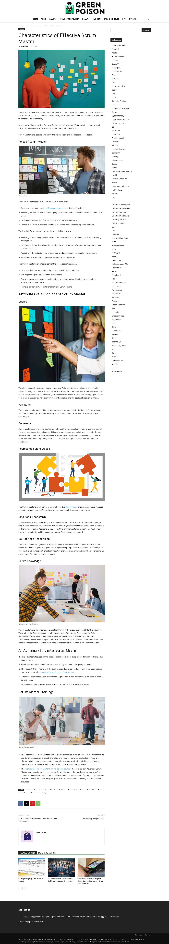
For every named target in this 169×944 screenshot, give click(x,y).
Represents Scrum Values (76, 790)
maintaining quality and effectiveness (57, 672)
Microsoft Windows (120, 238)
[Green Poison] (84, 8)
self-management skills (56, 208)
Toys (114, 353)
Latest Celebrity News (121, 208)
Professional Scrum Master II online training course (47, 769)
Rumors (115, 301)
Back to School (118, 56)
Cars (114, 82)
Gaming (53, 19)
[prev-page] (20, 888)
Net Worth (116, 253)
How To (115, 193)
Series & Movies (118, 305)
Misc (114, 242)
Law (113, 227)
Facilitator (62, 790)
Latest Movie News (119, 212)
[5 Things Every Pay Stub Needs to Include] (31, 867)
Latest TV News (118, 223)
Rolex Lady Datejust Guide (94, 818)
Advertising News (119, 45)
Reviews (115, 297)
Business (28, 26)
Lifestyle (115, 234)
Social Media (117, 319)
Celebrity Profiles (119, 101)
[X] (26, 803)
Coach (36, 790)
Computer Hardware (120, 108)
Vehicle (115, 364)
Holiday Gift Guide (119, 179)
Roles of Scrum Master (94, 790)
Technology (116, 342)
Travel (114, 356)
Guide (114, 167)
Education (53, 790)
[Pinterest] (32, 803)
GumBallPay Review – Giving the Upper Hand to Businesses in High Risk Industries (90, 881)
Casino (115, 90)
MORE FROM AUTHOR (47, 853)
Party (114, 271)
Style (114, 327)
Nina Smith (24, 46)
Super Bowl (116, 330)
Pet (123, 19)
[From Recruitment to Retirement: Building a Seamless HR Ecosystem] (61, 867)
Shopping (116, 312)
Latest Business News (121, 205)
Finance (115, 145)
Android (115, 49)
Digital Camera (118, 123)
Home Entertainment (120, 186)
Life (113, 230)
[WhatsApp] (38, 803)
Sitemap (132, 19)
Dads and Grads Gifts (121, 119)
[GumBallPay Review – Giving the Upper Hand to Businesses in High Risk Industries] (91, 867)
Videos (114, 368)
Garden (115, 164)
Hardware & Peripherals (122, 171)
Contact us (139, 935)
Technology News (119, 345)
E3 (113, 127)
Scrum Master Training (38, 793)
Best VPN (115, 64)
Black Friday (117, 71)
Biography (116, 67)
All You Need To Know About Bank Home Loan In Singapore (37, 819)
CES (113, 104)
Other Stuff (116, 268)
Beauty (115, 60)
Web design (117, 371)
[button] (148, 19)
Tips (113, 349)
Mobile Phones (118, 245)
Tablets (115, 334)
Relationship (117, 290)
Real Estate (116, 286)
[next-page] (23, 888)
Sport (114, 323)
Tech (43, 19)
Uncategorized (118, 360)
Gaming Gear (117, 160)
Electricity (116, 134)
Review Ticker (117, 293)
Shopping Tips (118, 316)
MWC (114, 249)
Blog (114, 75)
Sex (113, 308)
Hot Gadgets (117, 190)
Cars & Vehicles (111, 19)
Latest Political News (120, 216)
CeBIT (114, 97)
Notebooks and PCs (120, 264)
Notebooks (116, 260)
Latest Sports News (120, 219)
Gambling (116, 153)
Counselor (44, 790)
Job (113, 201)
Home (35, 19)
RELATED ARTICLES (27, 853)
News (114, 256)
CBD (113, 93)
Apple (114, 53)
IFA (113, 197)
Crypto (114, 112)
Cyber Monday (118, 116)
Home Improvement (69, 19)
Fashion (96, 19)
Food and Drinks (118, 149)
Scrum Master (24, 793)
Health (85, 19)
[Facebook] (20, 803)
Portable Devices (119, 282)
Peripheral (116, 275)
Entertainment (118, 138)
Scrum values (71, 507)
